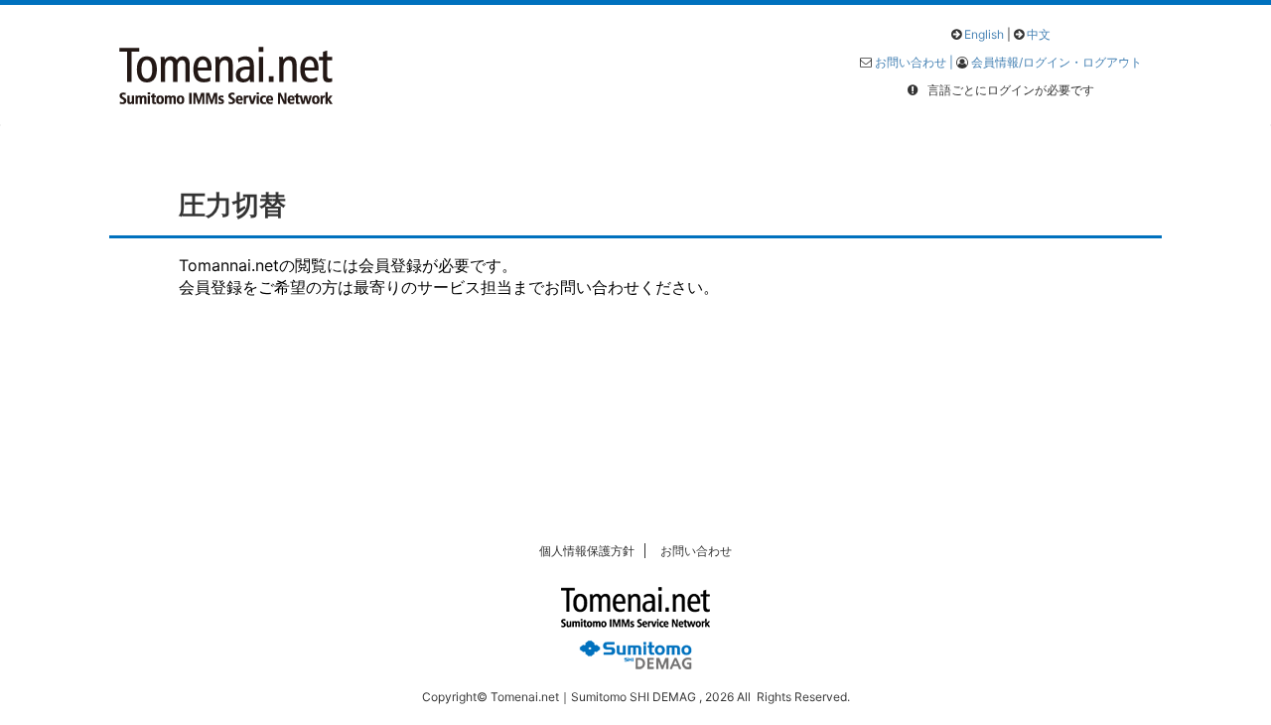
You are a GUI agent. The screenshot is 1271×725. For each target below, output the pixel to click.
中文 (1039, 34)
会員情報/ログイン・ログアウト (1056, 62)
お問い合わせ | (915, 62)
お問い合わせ (696, 550)
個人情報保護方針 (587, 550)
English (984, 34)
